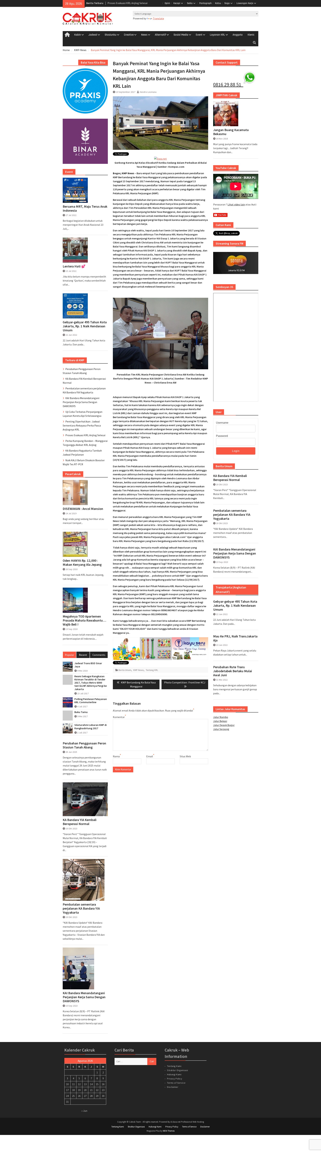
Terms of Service (176, 1082)
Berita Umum (125, 670)
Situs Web (185, 756)
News (144, 35)
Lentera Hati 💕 (74, 266)
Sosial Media (181, 35)
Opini (167, 3)
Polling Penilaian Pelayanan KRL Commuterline (90, 700)
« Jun (84, 1110)
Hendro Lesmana (148, 91)
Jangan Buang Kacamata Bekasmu (231, 132)
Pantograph (205, 3)
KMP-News (138, 670)
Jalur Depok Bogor (224, 725)
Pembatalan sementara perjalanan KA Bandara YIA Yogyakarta (231, 515)
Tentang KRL (152, 670)
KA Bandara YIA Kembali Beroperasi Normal (230, 478)
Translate (158, 18)
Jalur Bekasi (220, 721)
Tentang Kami (174, 1066)
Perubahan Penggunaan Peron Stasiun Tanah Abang (84, 745)
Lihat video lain (236, 204)
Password (222, 435)
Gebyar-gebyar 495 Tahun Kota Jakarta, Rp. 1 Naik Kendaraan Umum (235, 605)
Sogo (227, 3)
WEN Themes (169, 1130)
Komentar (119, 717)
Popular (69, 654)
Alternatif (160, 35)
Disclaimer (172, 1086)
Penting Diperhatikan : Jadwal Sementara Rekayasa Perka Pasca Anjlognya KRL (82, 425)
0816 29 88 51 (228, 84)
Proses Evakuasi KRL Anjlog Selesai (85, 435)
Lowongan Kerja (244, 3)
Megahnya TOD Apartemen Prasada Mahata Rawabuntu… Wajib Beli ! (84, 620)
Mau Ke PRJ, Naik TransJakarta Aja (235, 638)
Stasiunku (110, 35)
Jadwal (92, 35)
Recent (83, 654)
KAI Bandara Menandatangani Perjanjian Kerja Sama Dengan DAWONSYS (234, 553)
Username (222, 422)
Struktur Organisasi (177, 1070)
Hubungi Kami (174, 1074)
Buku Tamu (81, 712)
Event (199, 35)
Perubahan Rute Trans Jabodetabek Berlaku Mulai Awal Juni (232, 671)
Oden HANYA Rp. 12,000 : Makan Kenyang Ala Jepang (82, 563)
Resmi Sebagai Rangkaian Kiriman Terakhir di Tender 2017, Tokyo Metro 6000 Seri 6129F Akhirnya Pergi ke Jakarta (90, 683)
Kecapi (176, 3)
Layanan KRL (217, 35)
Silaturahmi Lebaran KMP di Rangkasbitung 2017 (90, 726)
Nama (116, 756)
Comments (98, 654)
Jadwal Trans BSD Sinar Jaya (88, 665)
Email (149, 756)
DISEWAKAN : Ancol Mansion (83, 509)
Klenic (251, 35)
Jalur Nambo (220, 717)
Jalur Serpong (221, 729)
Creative (129, 35)
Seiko (190, 3)
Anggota (238, 35)
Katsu (218, 3)
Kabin (77, 35)
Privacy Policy (174, 1078)
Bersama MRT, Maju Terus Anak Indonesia (85, 208)
